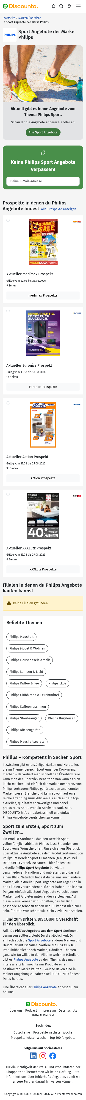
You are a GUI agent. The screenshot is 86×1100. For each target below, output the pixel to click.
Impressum (48, 1011)
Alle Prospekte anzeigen (58, 209)
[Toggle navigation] (78, 6)
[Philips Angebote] (10, 35)
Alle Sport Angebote (43, 132)
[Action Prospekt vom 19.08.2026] (43, 424)
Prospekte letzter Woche (29, 1038)
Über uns (15, 1011)
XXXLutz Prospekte (43, 569)
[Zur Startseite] (22, 6)
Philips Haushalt (21, 637)
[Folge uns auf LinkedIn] (33, 1056)
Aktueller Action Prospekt (27, 457)
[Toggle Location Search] (69, 6)
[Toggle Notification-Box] (54, 6)
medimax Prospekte (43, 295)
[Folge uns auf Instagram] (42, 1056)
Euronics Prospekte (43, 387)
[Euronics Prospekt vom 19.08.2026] (43, 333)
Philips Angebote (26, 960)
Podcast (31, 1011)
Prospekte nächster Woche (52, 1032)
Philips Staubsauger (24, 718)
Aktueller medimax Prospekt (29, 274)
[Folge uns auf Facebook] (52, 1056)
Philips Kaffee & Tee (24, 683)
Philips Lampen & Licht (26, 672)
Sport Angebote (39, 940)
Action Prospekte (43, 478)
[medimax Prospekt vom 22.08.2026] (43, 241)
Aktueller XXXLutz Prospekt (28, 548)
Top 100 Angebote (62, 1038)
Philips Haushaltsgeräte (26, 742)
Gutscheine (22, 1032)
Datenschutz (68, 1011)
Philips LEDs (57, 683)
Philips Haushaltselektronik (29, 660)
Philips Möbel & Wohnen (27, 648)
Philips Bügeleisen (61, 718)
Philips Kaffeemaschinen (27, 707)
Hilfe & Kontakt (43, 1015)
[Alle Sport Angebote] (43, 74)
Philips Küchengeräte (24, 730)
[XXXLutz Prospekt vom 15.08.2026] (43, 516)
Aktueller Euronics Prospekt (29, 365)
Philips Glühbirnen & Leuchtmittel (34, 695)
